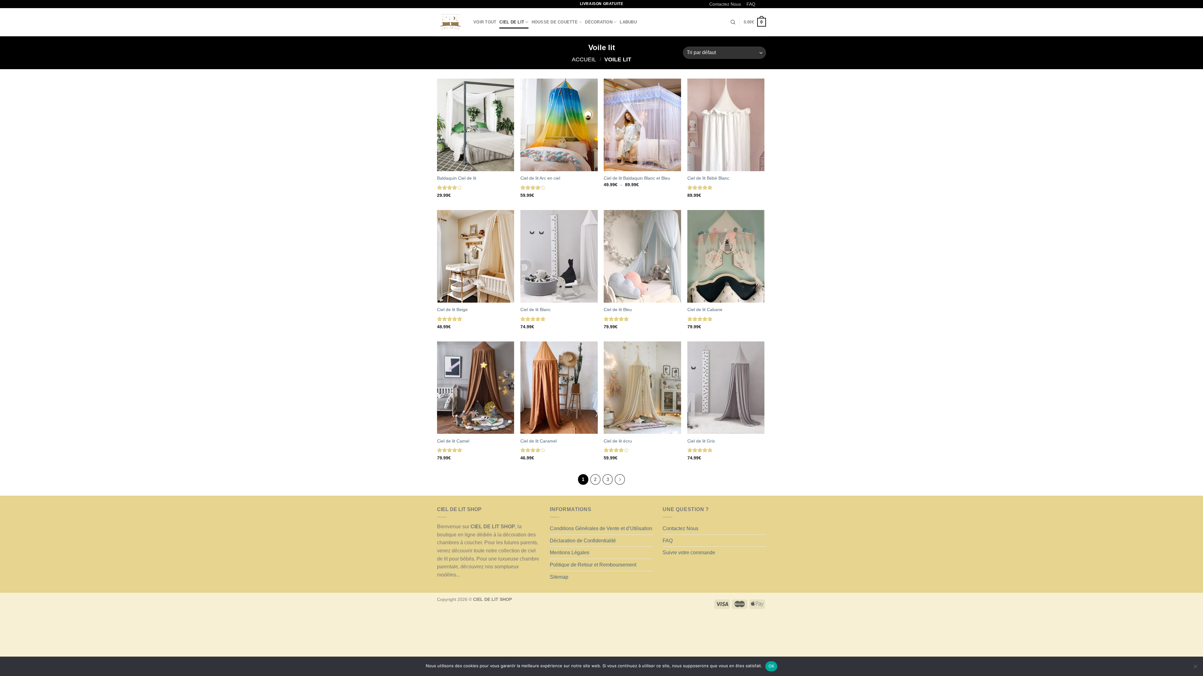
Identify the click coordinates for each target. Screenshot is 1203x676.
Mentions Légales (569, 552)
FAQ (751, 4)
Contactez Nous (725, 4)
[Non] (1195, 668)
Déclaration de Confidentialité (583, 540)
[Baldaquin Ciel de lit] (475, 125)
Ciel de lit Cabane (704, 309)
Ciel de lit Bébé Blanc (708, 178)
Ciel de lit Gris (701, 440)
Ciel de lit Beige (452, 309)
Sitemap (559, 577)
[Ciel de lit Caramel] (559, 387)
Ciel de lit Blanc (535, 309)
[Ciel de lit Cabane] (726, 256)
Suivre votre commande (689, 552)
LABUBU (628, 22)
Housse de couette (555, 22)
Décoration (598, 22)
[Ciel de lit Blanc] (559, 256)
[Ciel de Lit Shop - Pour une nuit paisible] (450, 22)
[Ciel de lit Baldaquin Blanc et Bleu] (642, 125)
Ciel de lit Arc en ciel (540, 178)
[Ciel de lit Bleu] (642, 256)
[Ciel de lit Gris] (726, 387)
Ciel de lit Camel (453, 440)
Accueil (584, 59)
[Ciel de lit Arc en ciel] (559, 125)
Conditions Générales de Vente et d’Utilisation (601, 528)
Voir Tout (484, 22)
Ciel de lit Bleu (618, 309)
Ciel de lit (511, 22)
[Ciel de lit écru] (642, 387)
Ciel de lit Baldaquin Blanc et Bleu (637, 178)
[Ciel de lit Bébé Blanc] (726, 125)
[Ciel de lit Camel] (475, 387)
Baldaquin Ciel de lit (456, 178)
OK (771, 665)
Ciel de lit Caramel (538, 440)
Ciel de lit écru (618, 440)
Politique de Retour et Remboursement (593, 564)
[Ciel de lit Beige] (475, 256)
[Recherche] (733, 22)
